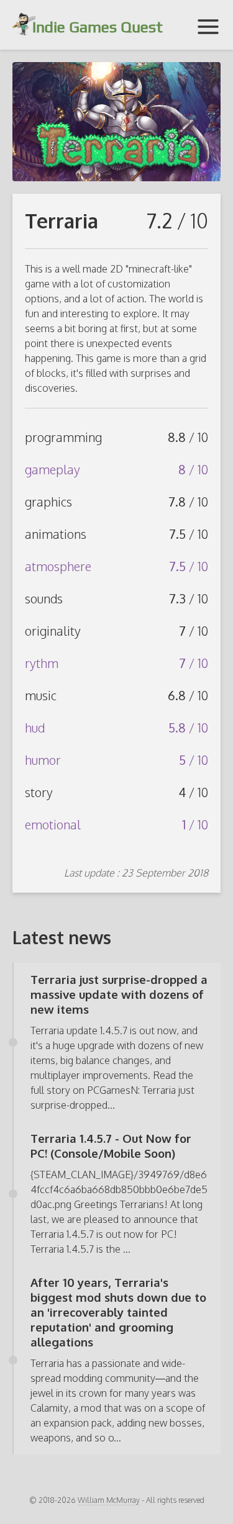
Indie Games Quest (96, 27)
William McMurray (109, 1500)
